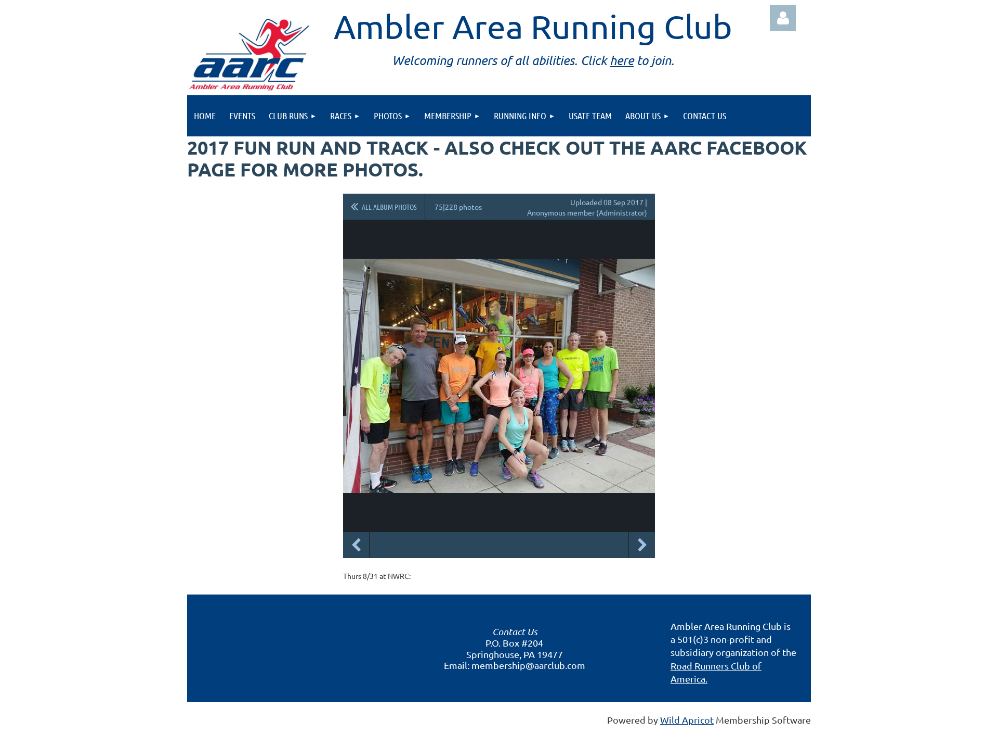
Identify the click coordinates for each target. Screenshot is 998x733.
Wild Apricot (687, 719)
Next (642, 545)
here (622, 60)
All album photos (389, 206)
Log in (783, 18)
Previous (356, 545)
